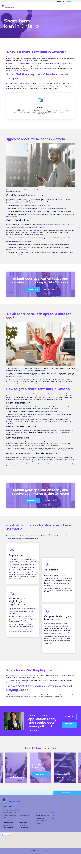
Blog (59, 1)
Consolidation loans (8, 822)
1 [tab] (40, 117)
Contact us (55, 813)
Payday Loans (23, 825)
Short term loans (8, 825)
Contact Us (49, 289)
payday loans (45, 224)
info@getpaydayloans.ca (12, 810)
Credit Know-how (9, 813)
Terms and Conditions (42, 820)
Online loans (23, 822)
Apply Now (31, 289)
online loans (11, 85)
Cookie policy (39, 823)
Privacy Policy (40, 818)
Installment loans (8, 827)
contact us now (28, 696)
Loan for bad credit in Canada (9, 816)
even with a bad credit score (18, 249)
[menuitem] (64, 1)
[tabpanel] (40, 106)
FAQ (52, 818)
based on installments (29, 199)
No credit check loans (25, 820)
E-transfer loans (24, 827)
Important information (42, 815)
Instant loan (6, 820)
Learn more (39, 774)
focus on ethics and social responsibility (21, 675)
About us (39, 813)
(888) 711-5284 (73, 1)
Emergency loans (24, 815)
